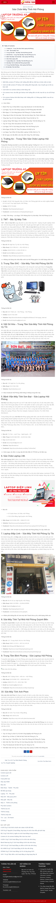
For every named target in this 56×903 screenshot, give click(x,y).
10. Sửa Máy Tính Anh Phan (13, 67)
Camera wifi (4, 776)
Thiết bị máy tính (6, 814)
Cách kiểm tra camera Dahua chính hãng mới (16, 89)
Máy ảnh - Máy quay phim (8, 796)
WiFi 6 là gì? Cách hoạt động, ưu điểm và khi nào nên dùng (19, 845)
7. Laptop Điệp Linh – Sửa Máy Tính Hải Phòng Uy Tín (19, 61)
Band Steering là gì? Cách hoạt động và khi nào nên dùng (18, 842)
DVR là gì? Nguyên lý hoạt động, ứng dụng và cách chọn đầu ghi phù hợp (23, 830)
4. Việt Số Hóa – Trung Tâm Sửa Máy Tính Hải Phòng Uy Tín (21, 54)
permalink (41, 756)
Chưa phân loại (5, 778)
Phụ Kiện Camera (6, 805)
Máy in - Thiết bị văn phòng (9, 802)
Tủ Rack (3, 820)
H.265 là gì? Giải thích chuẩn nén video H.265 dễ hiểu (17, 827)
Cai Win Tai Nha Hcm (44, 761)
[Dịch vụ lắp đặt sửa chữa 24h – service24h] (28, 2)
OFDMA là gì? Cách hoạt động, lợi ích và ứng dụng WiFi (17, 851)
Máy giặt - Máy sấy (6, 799)
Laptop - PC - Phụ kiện (7, 793)
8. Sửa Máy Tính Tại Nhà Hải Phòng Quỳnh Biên (18, 63)
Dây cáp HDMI (5, 781)
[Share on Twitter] (28, 751)
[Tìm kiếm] (53, 2)
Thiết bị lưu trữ (5, 808)
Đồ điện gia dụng (6, 790)
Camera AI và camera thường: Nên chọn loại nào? (16, 836)
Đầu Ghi (3, 785)
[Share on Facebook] (25, 751)
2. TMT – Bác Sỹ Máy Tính (12, 50)
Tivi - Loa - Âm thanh (7, 817)
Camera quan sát (6, 773)
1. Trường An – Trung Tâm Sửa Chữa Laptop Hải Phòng (19, 48)
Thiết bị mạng (5, 811)
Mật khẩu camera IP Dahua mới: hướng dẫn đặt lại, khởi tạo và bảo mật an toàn (27, 82)
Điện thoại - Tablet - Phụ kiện (10, 787)
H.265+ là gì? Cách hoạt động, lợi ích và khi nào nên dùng (18, 839)
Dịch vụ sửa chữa (28, 6)
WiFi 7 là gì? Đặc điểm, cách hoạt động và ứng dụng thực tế (19, 854)
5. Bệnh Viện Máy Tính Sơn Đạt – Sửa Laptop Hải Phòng (20, 56)
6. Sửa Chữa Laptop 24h (12, 58)
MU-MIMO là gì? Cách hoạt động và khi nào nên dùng (17, 848)
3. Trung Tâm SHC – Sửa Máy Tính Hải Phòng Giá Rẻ (19, 52)
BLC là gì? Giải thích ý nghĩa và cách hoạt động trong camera (19, 833)
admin (34, 12)
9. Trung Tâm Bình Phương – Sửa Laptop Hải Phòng (19, 65)
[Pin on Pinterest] (31, 751)
